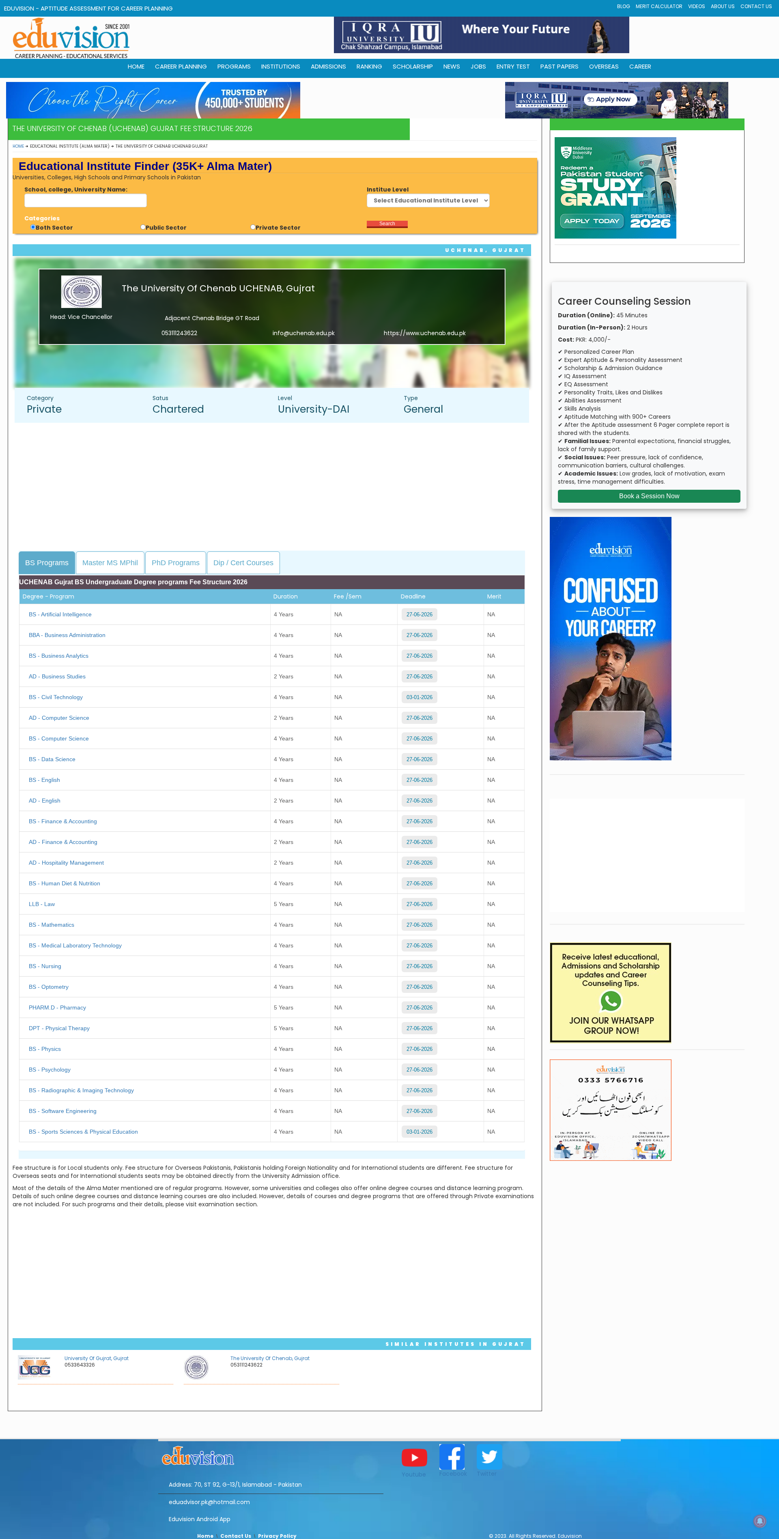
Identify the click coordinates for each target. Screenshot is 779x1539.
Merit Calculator (659, 6)
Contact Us (756, 6)
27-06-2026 (420, 614)
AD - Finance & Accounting (63, 842)
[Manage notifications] (759, 1521)
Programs (234, 66)
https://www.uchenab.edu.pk (425, 333)
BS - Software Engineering (63, 1111)
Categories (42, 218)
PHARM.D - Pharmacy (57, 1007)
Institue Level (388, 189)
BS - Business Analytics (58, 655)
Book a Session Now (649, 496)
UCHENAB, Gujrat (485, 250)
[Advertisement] (275, 488)
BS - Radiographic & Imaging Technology (81, 1090)
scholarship (413, 66)
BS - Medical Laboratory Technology (75, 945)
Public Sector (166, 228)
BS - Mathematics (51, 924)
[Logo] (270, 1454)
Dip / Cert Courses (243, 563)
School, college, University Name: (75, 189)
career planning (181, 66)
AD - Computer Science (59, 718)
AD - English (44, 800)
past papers (559, 66)
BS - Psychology (50, 1069)
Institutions (280, 66)
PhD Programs (176, 563)
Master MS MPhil (110, 563)
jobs (478, 66)
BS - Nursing (45, 966)
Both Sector (54, 228)
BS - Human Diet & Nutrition (64, 883)
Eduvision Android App (199, 1519)
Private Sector (278, 228)
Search (387, 223)
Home (18, 146)
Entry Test (513, 66)
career (640, 66)
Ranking (369, 66)
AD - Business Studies (57, 676)
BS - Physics (45, 1049)
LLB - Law (42, 904)
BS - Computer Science (59, 738)
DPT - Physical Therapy (59, 1028)
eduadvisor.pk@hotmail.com (209, 1502)
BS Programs (47, 563)
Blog (623, 6)
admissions (328, 66)
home (136, 66)
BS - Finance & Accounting (63, 821)
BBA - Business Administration (67, 635)
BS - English (44, 780)
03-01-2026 (420, 697)
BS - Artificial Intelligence (60, 614)
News (451, 66)
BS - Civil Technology (56, 697)
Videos (696, 6)
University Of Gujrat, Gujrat (97, 1358)
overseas (604, 66)
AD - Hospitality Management (66, 862)
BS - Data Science (52, 759)
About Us (723, 6)
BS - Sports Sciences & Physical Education (83, 1131)
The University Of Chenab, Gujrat (270, 1358)
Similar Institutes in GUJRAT (455, 1344)
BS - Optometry (49, 987)
